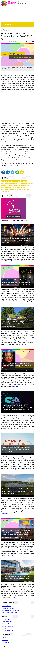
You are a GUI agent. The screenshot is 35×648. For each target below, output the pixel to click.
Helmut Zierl (10, 187)
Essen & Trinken (7, 622)
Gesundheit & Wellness (9, 626)
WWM (7, 191)
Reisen (4, 628)
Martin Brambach (6, 181)
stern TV (17, 187)
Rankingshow (10, 189)
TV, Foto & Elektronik (8, 630)
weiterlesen (23, 261)
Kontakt (4, 637)
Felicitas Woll (19, 189)
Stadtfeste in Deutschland (9, 612)
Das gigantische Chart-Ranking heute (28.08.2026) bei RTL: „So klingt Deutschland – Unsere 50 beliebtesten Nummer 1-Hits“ (17, 407)
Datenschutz (5, 642)
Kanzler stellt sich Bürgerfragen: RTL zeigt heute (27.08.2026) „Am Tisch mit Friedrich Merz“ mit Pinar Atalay (16, 449)
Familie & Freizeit (7, 624)
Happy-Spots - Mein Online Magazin (13, 3)
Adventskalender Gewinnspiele (11, 610)
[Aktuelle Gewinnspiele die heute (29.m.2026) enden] (13, 219)
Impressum (5, 640)
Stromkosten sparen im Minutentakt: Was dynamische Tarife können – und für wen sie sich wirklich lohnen (17, 491)
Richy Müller (16, 181)
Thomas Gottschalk (13, 185)
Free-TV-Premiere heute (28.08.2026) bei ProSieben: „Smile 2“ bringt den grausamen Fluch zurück (16, 366)
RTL (33, 41)
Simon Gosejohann (11, 183)
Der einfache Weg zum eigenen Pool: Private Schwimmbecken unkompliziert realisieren (17, 578)
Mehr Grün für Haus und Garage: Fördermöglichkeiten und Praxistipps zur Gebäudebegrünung (15, 324)
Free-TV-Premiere (27, 41)
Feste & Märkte (6, 606)
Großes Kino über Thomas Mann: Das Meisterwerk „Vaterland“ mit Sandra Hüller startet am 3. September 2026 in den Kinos (16, 282)
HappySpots (5, 29)
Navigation (7, 24)
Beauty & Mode (6, 619)
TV (9, 29)
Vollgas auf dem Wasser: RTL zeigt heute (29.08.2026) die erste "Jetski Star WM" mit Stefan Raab (16, 240)
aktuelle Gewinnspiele (8, 608)
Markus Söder (22, 183)
